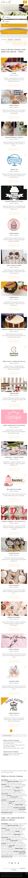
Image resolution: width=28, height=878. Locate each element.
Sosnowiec (4, 804)
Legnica (21, 780)
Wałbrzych (15, 780)
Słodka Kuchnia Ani (14, 713)
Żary (10, 787)
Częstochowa (21, 803)
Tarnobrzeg (20, 798)
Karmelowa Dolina (14, 681)
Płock (19, 793)
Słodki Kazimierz (14, 297)
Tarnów (3, 792)
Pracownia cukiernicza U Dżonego (14, 201)
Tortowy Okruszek (14, 649)
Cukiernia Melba (14, 393)
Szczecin (15, 812)
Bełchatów (10, 790)
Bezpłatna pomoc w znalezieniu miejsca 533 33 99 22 (14, 32)
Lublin (7, 784)
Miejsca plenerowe (19, 745)
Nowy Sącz (8, 792)
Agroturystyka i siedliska (9, 746)
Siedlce (23, 793)
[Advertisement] (14, 764)
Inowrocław (19, 783)
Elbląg (6, 809)
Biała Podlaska (22, 784)
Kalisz (6, 810)
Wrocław (10, 780)
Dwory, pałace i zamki (8, 743)
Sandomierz (10, 807)
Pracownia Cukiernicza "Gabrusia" (14, 137)
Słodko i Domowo (14, 105)
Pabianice (14, 789)
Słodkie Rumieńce (14, 233)
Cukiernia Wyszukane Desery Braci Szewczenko (14, 329)
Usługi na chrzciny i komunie (10, 751)
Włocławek (7, 783)
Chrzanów (19, 792)
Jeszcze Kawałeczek (14, 585)
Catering (22, 748)
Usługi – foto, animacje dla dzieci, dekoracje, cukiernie (13, 819)
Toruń (2, 783)
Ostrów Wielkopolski (19, 810)
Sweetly (14, 73)
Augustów (22, 800)
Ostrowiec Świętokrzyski (7, 806)
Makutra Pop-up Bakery (14, 617)
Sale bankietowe (18, 742)
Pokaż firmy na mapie (20, 44)
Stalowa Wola (9, 798)
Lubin (5, 781)
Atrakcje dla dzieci (7, 753)
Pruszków (3, 795)
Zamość (16, 784)
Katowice (15, 803)
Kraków (10, 39)
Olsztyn (3, 809)
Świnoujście (10, 813)
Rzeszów (20, 797)
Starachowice (17, 806)
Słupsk (2, 803)
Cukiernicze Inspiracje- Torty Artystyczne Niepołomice (14, 521)
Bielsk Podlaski (4, 801)
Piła (13, 810)
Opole (12, 795)
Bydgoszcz (21, 781)
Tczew (6, 803)
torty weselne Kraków (8, 772)
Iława (12, 809)
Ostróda (16, 809)
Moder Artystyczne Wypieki (14, 265)
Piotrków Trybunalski (6, 789)
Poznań (3, 810)
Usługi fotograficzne (18, 753)
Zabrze (13, 804)
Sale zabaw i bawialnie (8, 745)
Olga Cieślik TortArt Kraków (14, 489)
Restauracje (10, 742)
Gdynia (21, 801)
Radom (16, 793)
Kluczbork (7, 797)
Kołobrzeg (3, 813)
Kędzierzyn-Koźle (19, 795)
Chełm (11, 784)
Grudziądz (13, 783)
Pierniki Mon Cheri (14, 553)
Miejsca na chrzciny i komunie (11, 740)
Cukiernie (17, 39)
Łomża (18, 800)
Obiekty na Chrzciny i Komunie (12, 776)
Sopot (25, 801)
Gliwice (9, 804)
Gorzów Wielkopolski (15, 786)
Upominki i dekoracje (14, 754)
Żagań (13, 787)
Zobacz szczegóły (14, 85)
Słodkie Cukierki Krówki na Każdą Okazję (14, 425)
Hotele (5, 742)
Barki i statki (16, 748)
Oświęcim (13, 792)
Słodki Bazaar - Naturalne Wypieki (14, 457)
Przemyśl (3, 798)
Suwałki (14, 800)
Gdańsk (17, 801)
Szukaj (7, 25)
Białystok (9, 800)
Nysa (25, 795)
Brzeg (2, 797)
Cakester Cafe (14, 169)
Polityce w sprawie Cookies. (17, 876)
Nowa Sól (6, 787)
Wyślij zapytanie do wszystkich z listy (17, 42)
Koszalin (20, 812)
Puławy (3, 786)
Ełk (9, 809)
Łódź (21, 787)
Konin (10, 810)
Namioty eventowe (8, 748)
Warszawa (11, 793)
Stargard (24, 812)
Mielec (15, 798)
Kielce (24, 804)
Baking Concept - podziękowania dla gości (14, 361)
